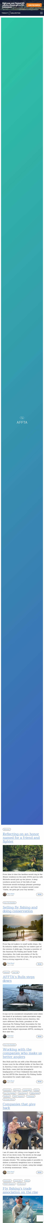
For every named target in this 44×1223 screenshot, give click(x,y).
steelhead (7, 1096)
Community (7, 1090)
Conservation (27, 1090)
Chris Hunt (10, 1036)
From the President (9, 903)
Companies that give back (19, 1106)
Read (39, 894)
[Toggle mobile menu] (33, 13)
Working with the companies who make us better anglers (22, 1053)
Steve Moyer (10, 894)
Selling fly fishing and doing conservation (20, 909)
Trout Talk (15, 972)
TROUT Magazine (18, 1096)
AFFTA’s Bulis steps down (18, 978)
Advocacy (7, 829)
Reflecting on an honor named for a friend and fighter (21, 837)
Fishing (36, 1090)
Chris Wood (10, 963)
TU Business (30, 1096)
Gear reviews (23, 1093)
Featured (6, 972)
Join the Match (34, 5)
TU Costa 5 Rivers (9, 1099)
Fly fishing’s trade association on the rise (20, 1190)
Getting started (34, 1093)
